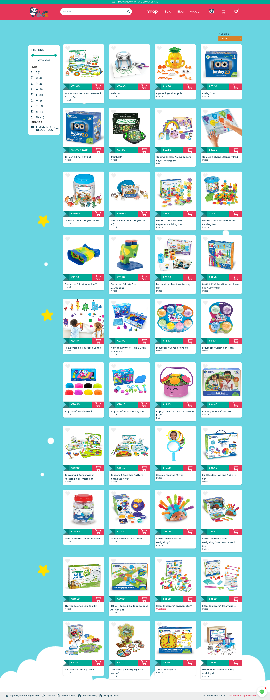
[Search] (128, 11)
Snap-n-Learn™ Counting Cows (82, 539)
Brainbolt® (116, 157)
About (194, 11)
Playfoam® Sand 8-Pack (78, 412)
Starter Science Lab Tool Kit (81, 606)
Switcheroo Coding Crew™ (80, 670)
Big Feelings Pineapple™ (170, 93)
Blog (180, 11)
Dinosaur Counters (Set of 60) (82, 221)
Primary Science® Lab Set (217, 412)
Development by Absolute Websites (247, 696)
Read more (190, 599)
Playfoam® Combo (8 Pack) (172, 348)
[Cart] (223, 12)
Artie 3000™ (117, 93)
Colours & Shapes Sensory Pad (220, 157)
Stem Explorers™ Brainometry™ (174, 606)
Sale (168, 11)
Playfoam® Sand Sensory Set (127, 412)
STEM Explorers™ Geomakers (219, 606)
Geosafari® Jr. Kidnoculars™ (81, 284)
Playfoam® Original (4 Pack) (218, 348)
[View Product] (83, 64)
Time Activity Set (166, 670)
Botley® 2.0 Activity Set (78, 157)
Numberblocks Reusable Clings (83, 348)
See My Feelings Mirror (169, 475)
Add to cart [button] (98, 86)
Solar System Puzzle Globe (126, 539)
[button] (262, 692)
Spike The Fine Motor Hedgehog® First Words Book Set (219, 542)
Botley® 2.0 (208, 93)
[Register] (211, 11)
